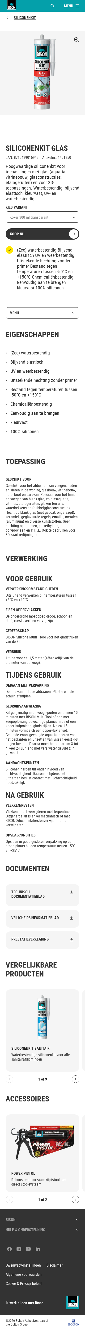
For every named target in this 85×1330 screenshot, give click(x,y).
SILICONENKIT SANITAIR (30, 1048)
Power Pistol (23, 1173)
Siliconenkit (25, 18)
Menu (14, 312)
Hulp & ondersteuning (25, 1229)
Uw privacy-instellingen (23, 1265)
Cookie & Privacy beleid (24, 1283)
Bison (11, 1219)
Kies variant (17, 207)
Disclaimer (55, 1265)
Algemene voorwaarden (24, 1274)
